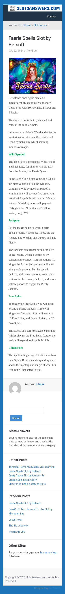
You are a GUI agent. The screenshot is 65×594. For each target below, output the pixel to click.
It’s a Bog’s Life (17, 531)
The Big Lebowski (19, 525)
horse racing (48, 552)
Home (27, 25)
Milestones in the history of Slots (27, 483)
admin (40, 384)
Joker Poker (15, 519)
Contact (51, 16)
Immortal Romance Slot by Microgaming (32, 466)
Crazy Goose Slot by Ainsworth (26, 475)
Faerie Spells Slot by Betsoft (25, 471)
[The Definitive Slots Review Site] (35, 8)
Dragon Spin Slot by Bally (23, 479)
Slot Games (40, 25)
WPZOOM (54, 588)
